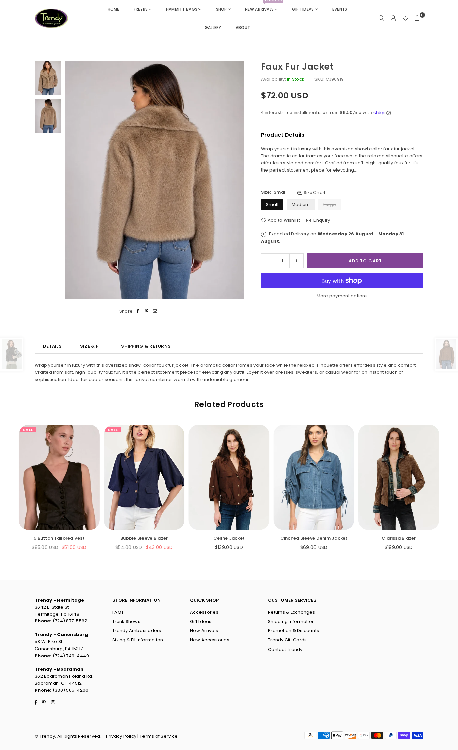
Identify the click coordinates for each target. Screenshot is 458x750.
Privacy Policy (121, 736)
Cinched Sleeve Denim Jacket (314, 538)
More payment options (342, 296)
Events (339, 9)
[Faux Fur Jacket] (48, 78)
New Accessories (209, 640)
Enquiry (321, 220)
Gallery (213, 27)
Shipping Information (291, 621)
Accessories (204, 612)
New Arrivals (263, 6)
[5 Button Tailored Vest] (59, 477)
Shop (221, 9)
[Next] (235, 180)
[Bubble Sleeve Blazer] (144, 477)
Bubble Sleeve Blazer (144, 538)
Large (329, 204)
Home (113, 9)
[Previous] (74, 180)
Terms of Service (159, 736)
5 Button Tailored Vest (59, 538)
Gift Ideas (303, 9)
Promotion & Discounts (293, 630)
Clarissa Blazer (399, 538)
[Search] (381, 18)
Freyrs (141, 9)
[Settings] (393, 18)
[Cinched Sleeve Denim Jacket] (314, 477)
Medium (301, 204)
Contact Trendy (285, 649)
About (243, 27)
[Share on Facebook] (138, 311)
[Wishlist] (405, 18)
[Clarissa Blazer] (398, 477)
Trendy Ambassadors (136, 630)
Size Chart (314, 192)
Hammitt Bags (181, 9)
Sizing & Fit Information (137, 640)
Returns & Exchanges (291, 612)
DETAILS (52, 346)
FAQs (118, 612)
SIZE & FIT (91, 346)
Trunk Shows (126, 621)
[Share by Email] (155, 311)
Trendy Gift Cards (287, 640)
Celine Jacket (229, 538)
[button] (417, 18)
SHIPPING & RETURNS (146, 346)
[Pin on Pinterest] (146, 311)
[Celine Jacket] (228, 477)
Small (272, 204)
